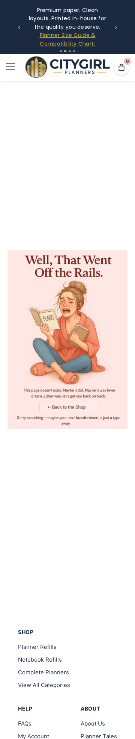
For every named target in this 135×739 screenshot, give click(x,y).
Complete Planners (43, 672)
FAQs (25, 723)
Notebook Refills (40, 659)
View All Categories (44, 685)
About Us (93, 723)
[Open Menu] (10, 67)
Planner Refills (37, 646)
